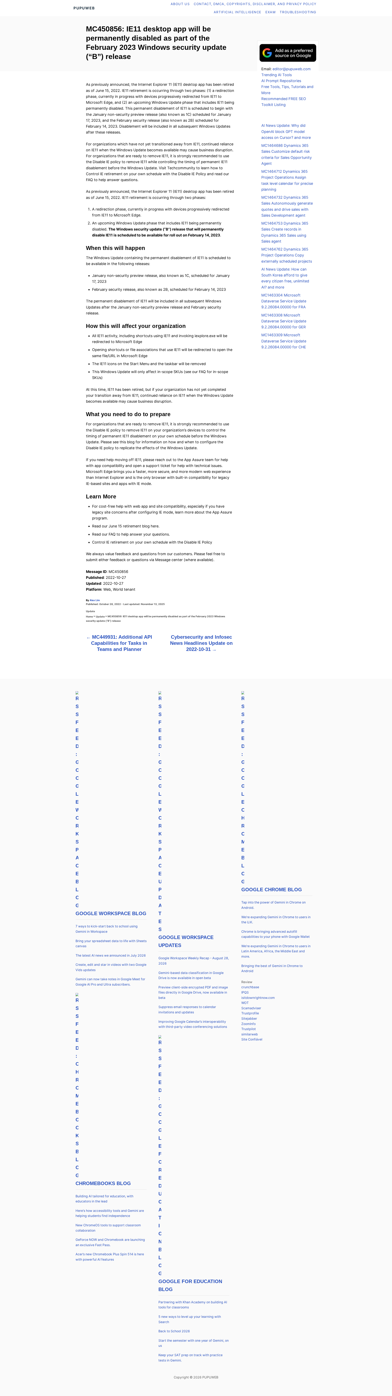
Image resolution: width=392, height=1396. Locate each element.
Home (89, 616)
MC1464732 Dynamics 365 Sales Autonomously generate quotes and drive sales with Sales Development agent (287, 206)
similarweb (249, 1034)
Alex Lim (95, 600)
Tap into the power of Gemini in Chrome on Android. (273, 905)
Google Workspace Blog (111, 913)
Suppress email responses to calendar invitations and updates (187, 1009)
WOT (245, 1003)
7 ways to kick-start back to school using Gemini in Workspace (107, 929)
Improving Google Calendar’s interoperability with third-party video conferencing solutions (192, 1024)
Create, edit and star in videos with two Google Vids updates (111, 967)
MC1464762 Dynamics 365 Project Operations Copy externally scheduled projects (286, 255)
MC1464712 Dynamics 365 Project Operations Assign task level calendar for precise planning (287, 180)
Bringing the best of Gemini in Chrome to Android (272, 968)
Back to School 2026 (174, 1331)
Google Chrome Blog (271, 889)
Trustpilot (248, 1029)
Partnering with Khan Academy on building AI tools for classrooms (192, 1304)
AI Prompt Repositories (281, 81)
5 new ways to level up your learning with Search (189, 1319)
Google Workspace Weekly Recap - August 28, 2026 (193, 960)
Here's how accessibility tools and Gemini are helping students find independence (110, 1213)
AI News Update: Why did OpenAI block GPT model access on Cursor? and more (286, 131)
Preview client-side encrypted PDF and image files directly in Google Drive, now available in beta (193, 992)
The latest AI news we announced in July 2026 (111, 955)
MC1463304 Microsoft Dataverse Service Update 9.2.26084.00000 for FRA (283, 301)
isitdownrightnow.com (258, 998)
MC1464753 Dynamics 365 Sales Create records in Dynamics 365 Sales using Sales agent (284, 232)
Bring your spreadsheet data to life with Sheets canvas (111, 943)
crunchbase (250, 987)
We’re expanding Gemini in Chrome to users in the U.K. (276, 919)
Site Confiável (251, 1039)
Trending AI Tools (276, 75)
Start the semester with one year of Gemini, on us (193, 1343)
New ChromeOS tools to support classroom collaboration (108, 1227)
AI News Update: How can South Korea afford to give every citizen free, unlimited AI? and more (285, 278)
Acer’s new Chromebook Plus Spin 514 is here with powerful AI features (110, 1256)
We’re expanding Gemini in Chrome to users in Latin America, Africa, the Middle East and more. (276, 951)
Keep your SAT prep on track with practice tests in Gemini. (190, 1357)
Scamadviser (251, 1008)
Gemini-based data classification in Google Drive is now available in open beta (191, 975)
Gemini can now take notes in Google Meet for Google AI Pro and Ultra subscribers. (110, 981)
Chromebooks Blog (103, 1183)
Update (90, 611)
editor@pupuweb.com (292, 69)
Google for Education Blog (190, 1285)
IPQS (245, 992)
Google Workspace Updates (186, 941)
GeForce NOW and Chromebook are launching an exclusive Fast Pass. (110, 1242)
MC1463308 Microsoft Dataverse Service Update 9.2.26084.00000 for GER (283, 321)
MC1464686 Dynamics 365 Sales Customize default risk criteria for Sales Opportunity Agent (286, 154)
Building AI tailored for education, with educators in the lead (104, 1198)
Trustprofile (250, 1013)
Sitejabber (249, 1019)
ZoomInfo (248, 1024)
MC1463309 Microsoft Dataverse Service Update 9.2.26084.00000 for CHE (283, 341)
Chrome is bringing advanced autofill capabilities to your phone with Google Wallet (275, 934)
